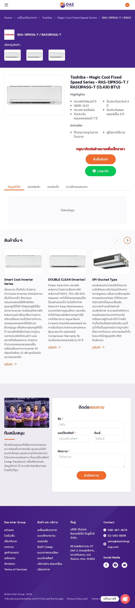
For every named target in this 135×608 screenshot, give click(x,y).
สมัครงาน (9, 558)
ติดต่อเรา (9, 564)
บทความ (9, 547)
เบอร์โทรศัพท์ (67, 433)
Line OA (103, 171)
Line (115, 565)
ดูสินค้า (8, 364)
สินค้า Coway (45, 547)
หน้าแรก (9, 530)
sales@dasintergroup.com (119, 544)
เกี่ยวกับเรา (10, 541)
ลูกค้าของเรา (11, 552)
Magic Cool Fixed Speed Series (77, 17)
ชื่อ (60, 419)
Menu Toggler (6, 5)
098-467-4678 (128, 5)
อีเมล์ (97, 433)
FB (106, 565)
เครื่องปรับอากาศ (27, 17)
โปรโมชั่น (9, 535)
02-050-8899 (117, 535)
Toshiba (47, 17)
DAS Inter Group (67, 5)
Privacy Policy (75, 599)
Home (8, 17)
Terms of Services (15, 569)
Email (124, 565)
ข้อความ (64, 451)
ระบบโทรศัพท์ (45, 558)
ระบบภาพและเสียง (47, 552)
